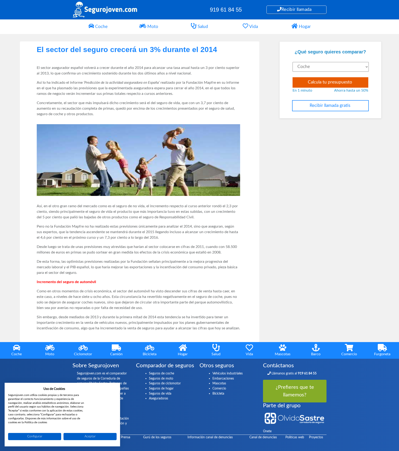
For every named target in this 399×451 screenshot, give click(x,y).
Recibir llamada (296, 9)
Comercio (219, 388)
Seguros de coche (161, 373)
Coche (101, 27)
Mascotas (219, 383)
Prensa (125, 437)
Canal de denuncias (263, 437)
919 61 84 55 (226, 9)
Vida (253, 27)
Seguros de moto (161, 378)
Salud (202, 27)
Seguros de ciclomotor (165, 383)
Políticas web (294, 437)
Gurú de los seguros (157, 437)
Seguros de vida (160, 393)
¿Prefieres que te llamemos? (295, 391)
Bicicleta (218, 393)
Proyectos (316, 437)
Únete (267, 431)
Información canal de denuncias (210, 437)
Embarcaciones (223, 378)
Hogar (304, 27)
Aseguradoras (158, 398)
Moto (152, 27)
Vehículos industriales (227, 373)
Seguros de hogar (161, 388)
